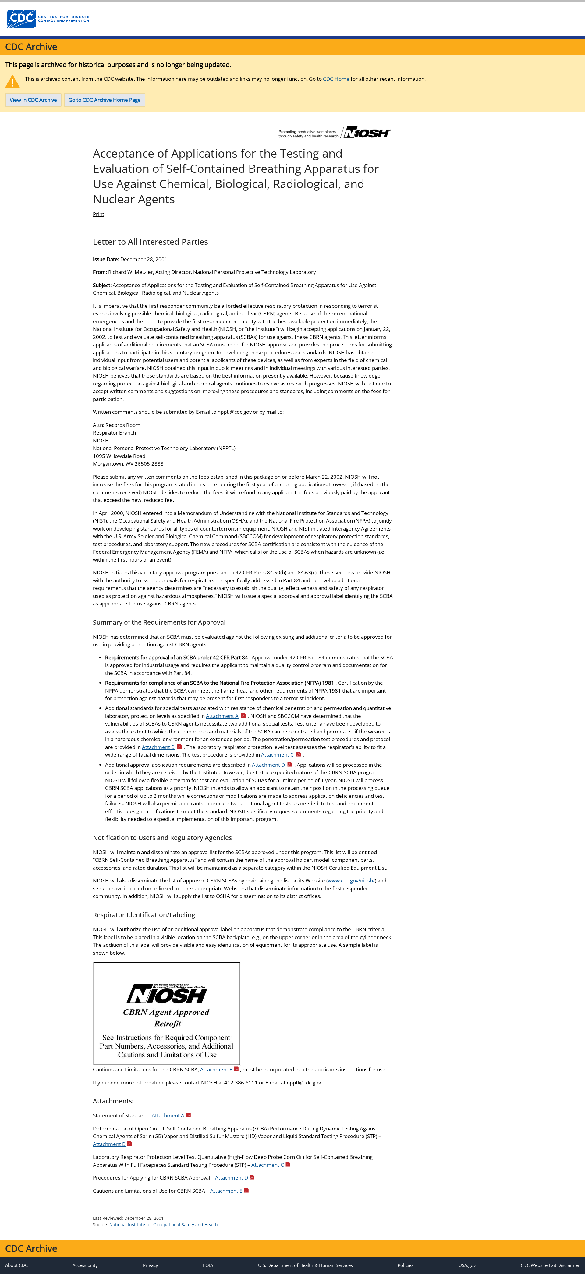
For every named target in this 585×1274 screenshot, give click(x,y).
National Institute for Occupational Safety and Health (163, 1224)
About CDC (16, 1265)
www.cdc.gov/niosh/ (351, 880)
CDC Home (336, 78)
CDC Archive (31, 46)
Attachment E (216, 1069)
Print (98, 214)
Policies (405, 1265)
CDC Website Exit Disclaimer (550, 1265)
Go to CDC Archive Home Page (105, 99)
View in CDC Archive (33, 99)
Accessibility (85, 1265)
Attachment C (277, 754)
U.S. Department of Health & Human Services (305, 1265)
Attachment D (268, 764)
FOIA (208, 1265)
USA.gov (467, 1265)
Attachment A (222, 715)
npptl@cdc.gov (235, 411)
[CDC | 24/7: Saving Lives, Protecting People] (47, 19)
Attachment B (158, 747)
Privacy (150, 1265)
